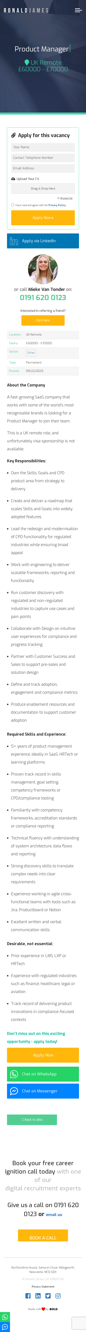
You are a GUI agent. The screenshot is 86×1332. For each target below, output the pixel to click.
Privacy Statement (43, 1286)
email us (54, 1214)
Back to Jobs (33, 1120)
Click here (43, 320)
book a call (43, 1238)
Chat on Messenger (40, 1091)
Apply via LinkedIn (39, 241)
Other (31, 353)
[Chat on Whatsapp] (5, 1317)
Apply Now (43, 1055)
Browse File (66, 198)
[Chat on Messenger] (5, 1327)
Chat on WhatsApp (39, 1074)
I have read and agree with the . (40, 205)
